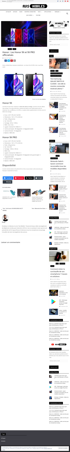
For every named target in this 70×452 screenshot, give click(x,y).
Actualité (8, 11)
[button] (41, 12)
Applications (47, 11)
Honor (14, 49)
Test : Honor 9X (20, 197)
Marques (57, 11)
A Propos (3, 438)
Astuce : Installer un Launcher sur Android (63, 312)
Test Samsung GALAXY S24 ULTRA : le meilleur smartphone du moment (63, 106)
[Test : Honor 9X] (24, 192)
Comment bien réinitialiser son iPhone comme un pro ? (63, 197)
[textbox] (24, 124)
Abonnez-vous (54, 51)
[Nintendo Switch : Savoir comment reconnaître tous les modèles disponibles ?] (59, 148)
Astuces (15, 11)
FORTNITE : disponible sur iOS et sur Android (63, 293)
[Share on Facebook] (6, 61)
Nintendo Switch (54, 158)
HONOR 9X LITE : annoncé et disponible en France (8, 197)
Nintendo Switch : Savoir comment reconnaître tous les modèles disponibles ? (58, 166)
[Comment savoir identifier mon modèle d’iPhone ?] (53, 188)
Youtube (38, 15)
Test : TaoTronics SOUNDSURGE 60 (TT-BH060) (13, 209)
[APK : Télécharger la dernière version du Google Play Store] (53, 303)
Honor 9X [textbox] (7, 103)
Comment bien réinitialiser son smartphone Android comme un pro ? (62, 207)
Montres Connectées (30, 11)
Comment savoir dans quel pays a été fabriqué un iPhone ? (61, 223)
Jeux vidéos (29, 15)
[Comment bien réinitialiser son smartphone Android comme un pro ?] (53, 209)
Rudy (11, 58)
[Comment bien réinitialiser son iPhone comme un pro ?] (53, 198)
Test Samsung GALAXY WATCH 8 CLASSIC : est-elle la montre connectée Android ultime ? (57, 84)
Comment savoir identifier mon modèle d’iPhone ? (63, 187)
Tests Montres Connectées (56, 75)
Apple (57, 263)
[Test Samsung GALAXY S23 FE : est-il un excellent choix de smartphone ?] (53, 132)
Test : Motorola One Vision (38, 208)
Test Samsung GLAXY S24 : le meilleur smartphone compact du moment (62, 119)
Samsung (52, 70)
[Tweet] (8, 61)
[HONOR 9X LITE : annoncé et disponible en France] (9, 192)
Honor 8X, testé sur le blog (26, 106)
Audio (20, 11)
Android (9, 49)
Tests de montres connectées (56, 73)
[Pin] (11, 61)
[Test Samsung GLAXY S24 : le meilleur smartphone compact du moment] (53, 120)
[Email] (14, 61)
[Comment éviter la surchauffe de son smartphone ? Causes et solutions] (59, 256)
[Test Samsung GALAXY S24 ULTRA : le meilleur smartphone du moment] (53, 107)
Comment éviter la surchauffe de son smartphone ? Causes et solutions (58, 273)
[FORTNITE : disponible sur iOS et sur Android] (53, 294)
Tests (39, 11)
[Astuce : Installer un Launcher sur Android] (53, 313)
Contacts (3, 441)
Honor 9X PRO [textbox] (9, 137)
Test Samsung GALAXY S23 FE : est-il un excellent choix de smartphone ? (63, 131)
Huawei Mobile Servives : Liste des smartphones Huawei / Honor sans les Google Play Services (37, 199)
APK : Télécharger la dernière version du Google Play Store (63, 302)
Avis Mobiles (43, 99)
